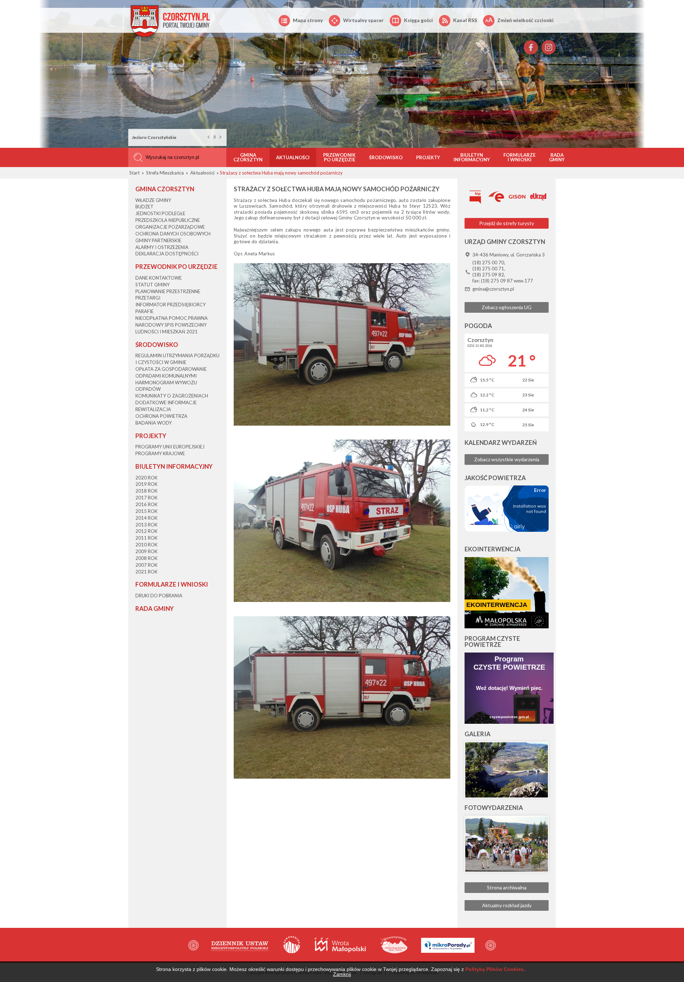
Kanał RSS (465, 20)
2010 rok (146, 544)
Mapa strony (308, 20)
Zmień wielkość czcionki (525, 20)
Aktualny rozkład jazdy (507, 905)
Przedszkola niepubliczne (167, 220)
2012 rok (146, 531)
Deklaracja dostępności (166, 253)
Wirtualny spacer (363, 20)
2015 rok (146, 511)
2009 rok (146, 551)
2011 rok (146, 538)
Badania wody (153, 423)
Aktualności (293, 157)
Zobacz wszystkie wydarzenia (506, 459)
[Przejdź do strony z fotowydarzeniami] (507, 844)
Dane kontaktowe (158, 278)
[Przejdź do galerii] (507, 770)
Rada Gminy (557, 157)
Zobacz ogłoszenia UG (507, 307)
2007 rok (146, 565)
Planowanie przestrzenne (167, 291)
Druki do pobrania (158, 595)
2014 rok (146, 518)
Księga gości (418, 20)
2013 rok (146, 525)
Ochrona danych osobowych (173, 234)
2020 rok (146, 477)
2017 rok (146, 497)
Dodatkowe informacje (166, 402)
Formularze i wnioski (519, 157)
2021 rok (146, 572)
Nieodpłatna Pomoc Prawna (171, 318)
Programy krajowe (160, 453)
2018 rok (146, 491)
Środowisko (386, 157)
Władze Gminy (153, 200)
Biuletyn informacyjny (472, 157)
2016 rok (146, 504)
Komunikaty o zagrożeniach (171, 396)
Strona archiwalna (507, 887)
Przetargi (147, 298)
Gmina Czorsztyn (248, 157)
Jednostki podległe (160, 213)
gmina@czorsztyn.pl (493, 289)
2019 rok (146, 484)
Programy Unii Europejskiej (169, 447)
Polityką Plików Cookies (494, 969)
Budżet (144, 206)
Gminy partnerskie (158, 240)
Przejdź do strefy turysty (506, 223)
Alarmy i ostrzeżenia (161, 247)
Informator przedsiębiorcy (170, 304)
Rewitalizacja (153, 409)
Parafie (144, 311)
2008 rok (146, 558)
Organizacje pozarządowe (170, 227)
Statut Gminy (152, 284)
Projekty (428, 157)
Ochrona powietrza (161, 416)
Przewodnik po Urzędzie (339, 157)
